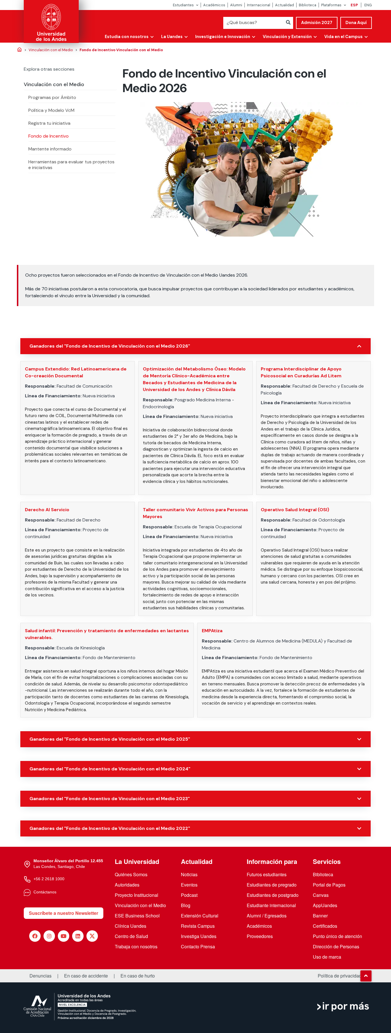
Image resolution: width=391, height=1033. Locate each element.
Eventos (189, 884)
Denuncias (40, 975)
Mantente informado (50, 149)
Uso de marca (327, 956)
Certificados (325, 926)
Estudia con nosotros (127, 36)
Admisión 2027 (316, 22)
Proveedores (260, 936)
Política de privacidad (340, 975)
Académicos (214, 5)
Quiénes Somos (131, 874)
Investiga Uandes (198, 936)
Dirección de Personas (336, 946)
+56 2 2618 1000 (48, 879)
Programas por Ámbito (52, 97)
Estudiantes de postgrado (273, 895)
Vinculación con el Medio (54, 84)
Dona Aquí (356, 22)
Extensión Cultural (199, 915)
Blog (185, 905)
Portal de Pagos (329, 884)
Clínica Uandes (130, 926)
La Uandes (172, 36)
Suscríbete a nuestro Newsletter (63, 913)
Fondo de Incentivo (48, 136)
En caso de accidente (86, 975)
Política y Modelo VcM (51, 110)
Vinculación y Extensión (287, 36)
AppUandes (325, 905)
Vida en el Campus (343, 36)
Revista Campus (198, 926)
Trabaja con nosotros (136, 946)
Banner (320, 915)
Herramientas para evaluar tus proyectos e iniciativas (71, 164)
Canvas (321, 895)
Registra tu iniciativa (49, 123)
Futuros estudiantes (267, 874)
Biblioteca (307, 5)
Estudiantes (183, 5)
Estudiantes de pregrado (272, 884)
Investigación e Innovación (222, 36)
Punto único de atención (337, 936)
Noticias (189, 874)
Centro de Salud (131, 936)
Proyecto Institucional (136, 895)
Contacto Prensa (198, 946)
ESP (354, 5)
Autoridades (127, 884)
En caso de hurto (138, 975)
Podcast (189, 895)
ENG (368, 5)
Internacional (258, 5)
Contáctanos (44, 892)
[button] (365, 975)
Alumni (236, 5)
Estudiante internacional (271, 905)
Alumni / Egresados (267, 915)
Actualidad (284, 5)
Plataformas (331, 5)
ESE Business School (137, 915)
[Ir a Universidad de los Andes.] (19, 50)
